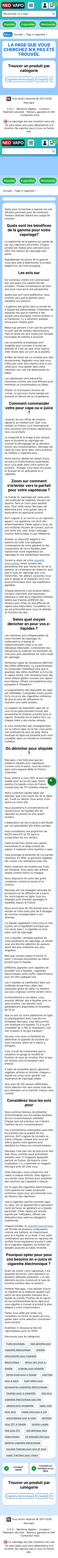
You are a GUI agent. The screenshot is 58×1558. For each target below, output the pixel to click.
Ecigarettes (27, 24)
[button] (51, 781)
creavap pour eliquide (31, 1368)
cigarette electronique (40, 1226)
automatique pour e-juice (21, 1417)
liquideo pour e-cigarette (21, 1393)
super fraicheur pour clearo (22, 1455)
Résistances (48, 24)
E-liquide (42, 79)
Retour (8, 34)
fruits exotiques (15, 1343)
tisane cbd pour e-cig (34, 1411)
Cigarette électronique (19, 79)
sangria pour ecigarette (20, 1405)
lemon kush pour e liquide (21, 1374)
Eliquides (9, 24)
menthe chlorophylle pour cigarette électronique (25, 1356)
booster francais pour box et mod (26, 1448)
